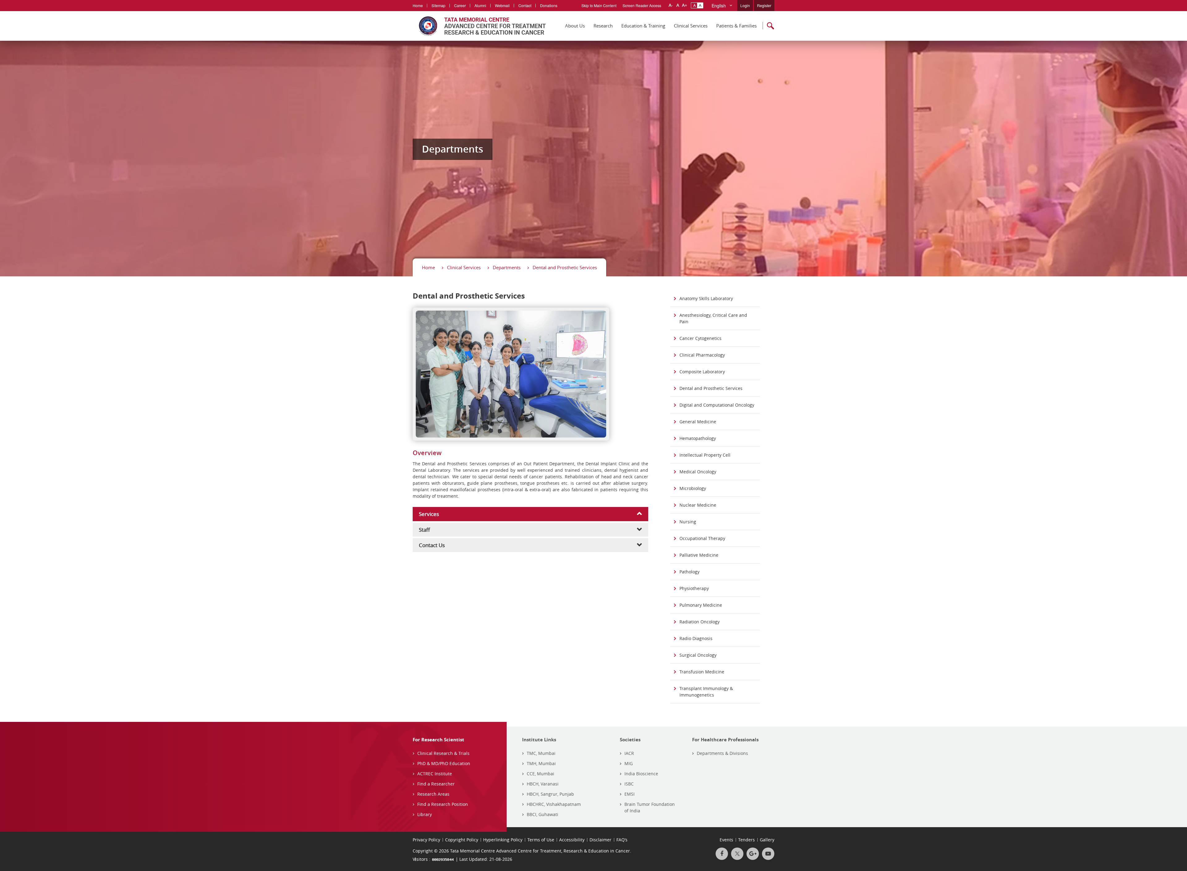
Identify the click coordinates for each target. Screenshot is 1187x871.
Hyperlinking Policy (502, 840)
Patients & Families (736, 26)
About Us (575, 26)
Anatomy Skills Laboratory (706, 298)
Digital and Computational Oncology (716, 405)
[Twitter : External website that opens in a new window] (737, 854)
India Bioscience (641, 774)
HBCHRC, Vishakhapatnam (554, 804)
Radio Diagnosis (696, 638)
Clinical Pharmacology (702, 355)
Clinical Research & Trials (443, 753)
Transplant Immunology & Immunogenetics (706, 691)
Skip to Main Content (598, 5)
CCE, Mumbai (540, 774)
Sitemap (438, 5)
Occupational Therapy (702, 538)
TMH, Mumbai (541, 763)
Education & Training (643, 26)
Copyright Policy (461, 840)
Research (603, 26)
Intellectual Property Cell (704, 455)
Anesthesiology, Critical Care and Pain (713, 318)
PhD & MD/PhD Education (443, 763)
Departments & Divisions (722, 753)
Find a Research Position (442, 804)
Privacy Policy (426, 840)
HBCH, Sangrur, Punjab (550, 794)
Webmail (502, 5)
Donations (548, 5)
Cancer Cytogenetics (700, 338)
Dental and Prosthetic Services (565, 267)
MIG (628, 763)
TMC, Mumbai (541, 753)
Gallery (767, 840)
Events (726, 840)
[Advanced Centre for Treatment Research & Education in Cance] (479, 26)
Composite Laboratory (702, 372)
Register (764, 5)
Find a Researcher (436, 784)
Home (418, 5)
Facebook (722, 854)
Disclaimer (600, 840)
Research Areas (433, 794)
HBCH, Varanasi (543, 784)
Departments (507, 267)
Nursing (687, 522)
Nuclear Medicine (697, 505)
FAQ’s (622, 840)
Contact (524, 5)
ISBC (629, 784)
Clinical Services (691, 26)
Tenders (746, 840)
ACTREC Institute (434, 774)
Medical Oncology (697, 472)
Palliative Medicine (698, 555)
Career (460, 5)
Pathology (689, 572)
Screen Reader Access (642, 5)
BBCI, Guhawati (542, 814)
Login (745, 5)
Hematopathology (697, 438)
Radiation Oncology (699, 622)
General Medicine (697, 422)
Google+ (753, 854)
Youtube (768, 854)
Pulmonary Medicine (700, 605)
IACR (629, 753)
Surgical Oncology (698, 655)
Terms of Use (540, 840)
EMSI (629, 794)
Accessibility (572, 840)
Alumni (480, 5)
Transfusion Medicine (701, 672)
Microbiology (692, 488)
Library (424, 814)
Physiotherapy (694, 588)
